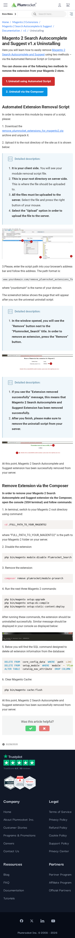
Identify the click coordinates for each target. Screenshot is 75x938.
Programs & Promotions (19, 835)
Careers (8, 843)
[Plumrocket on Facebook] (21, 920)
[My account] (60, 5)
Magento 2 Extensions (25, 22)
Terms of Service (60, 811)
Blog (6, 874)
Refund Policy (58, 827)
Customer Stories (15, 827)
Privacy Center (59, 851)
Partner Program (60, 874)
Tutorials (9, 898)
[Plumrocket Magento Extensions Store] (24, 5)
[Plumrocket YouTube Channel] (53, 920)
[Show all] (71, 14)
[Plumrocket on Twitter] (32, 920)
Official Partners (60, 890)
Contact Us (11, 851)
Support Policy (59, 843)
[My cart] (68, 5)
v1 (24, 30)
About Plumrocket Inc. (18, 819)
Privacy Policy (58, 819)
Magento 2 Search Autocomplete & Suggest (27, 26)
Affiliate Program (60, 882)
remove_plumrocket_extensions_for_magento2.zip (32, 130)
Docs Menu (7, 14)
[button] (5, 5)
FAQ (6, 882)
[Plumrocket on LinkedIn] (42, 920)
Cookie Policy (58, 835)
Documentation (11, 30)
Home (5, 22)
